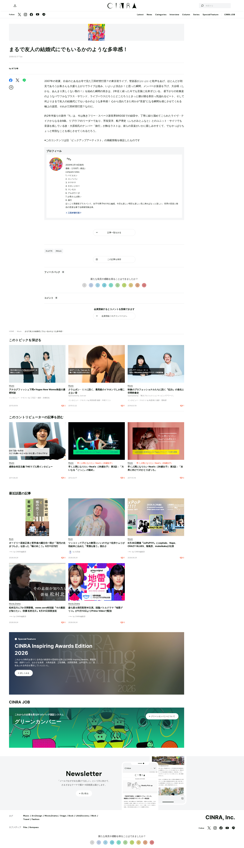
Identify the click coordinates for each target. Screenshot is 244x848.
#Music (59, 251)
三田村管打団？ (75, 213)
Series (196, 14)
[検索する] (202, 5)
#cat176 (49, 251)
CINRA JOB (229, 14)
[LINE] (43, 14)
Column (186, 14)
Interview (174, 14)
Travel (26, 819)
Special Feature (210, 14)
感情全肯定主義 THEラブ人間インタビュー (31, 466)
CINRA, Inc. (220, 817)
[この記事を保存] (11, 87)
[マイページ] (15, 5)
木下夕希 (15, 68)
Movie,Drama (51, 816)
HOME (11, 331)
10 (144, 285)
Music (19, 331)
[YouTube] (37, 15)
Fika (25, 827)
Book (70, 816)
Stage (63, 816)
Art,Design (37, 816)
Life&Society (82, 816)
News (149, 14)
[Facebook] (31, 14)
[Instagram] (25, 14)
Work (93, 816)
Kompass (34, 827)
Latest (140, 14)
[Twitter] (19, 14)
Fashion (35, 819)
